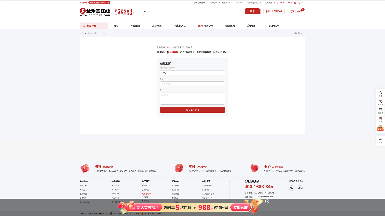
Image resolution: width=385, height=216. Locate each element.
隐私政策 (205, 190)
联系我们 (145, 190)
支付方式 (83, 190)
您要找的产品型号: (168, 68)
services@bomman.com (263, 197)
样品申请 (115, 198)
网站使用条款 (207, 185)
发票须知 (175, 185)
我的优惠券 (252, 3)
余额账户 (175, 198)
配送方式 (83, 194)
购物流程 (83, 185)
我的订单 (213, 3)
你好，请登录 (199, 3)
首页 (81, 33)
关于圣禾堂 (146, 185)
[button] (190, 207)
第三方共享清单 (208, 194)
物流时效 (175, 194)
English (300, 3)
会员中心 (238, 3)
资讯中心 (115, 194)
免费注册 (83, 3)
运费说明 (83, 198)
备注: (162, 90)
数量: (162, 79)
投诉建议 (145, 197)
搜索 (252, 11)
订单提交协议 (207, 198)
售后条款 (175, 190)
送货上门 (115, 185)
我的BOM (226, 3)
